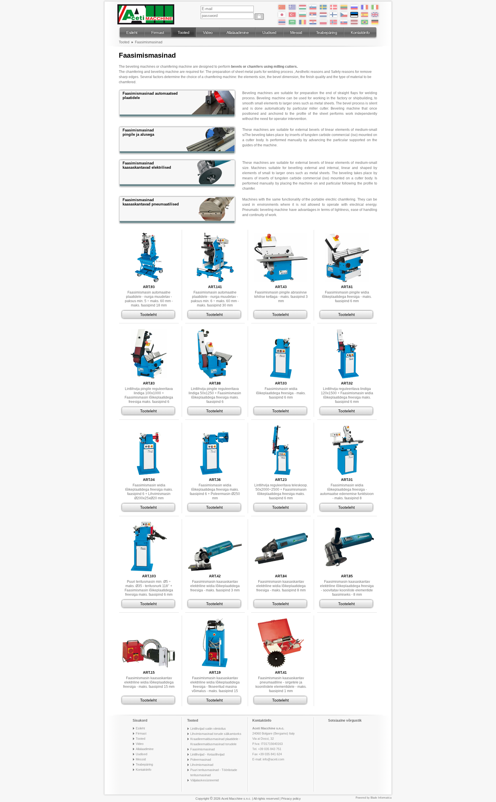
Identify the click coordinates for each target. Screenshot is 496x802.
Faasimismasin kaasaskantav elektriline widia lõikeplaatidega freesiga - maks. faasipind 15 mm (149, 682)
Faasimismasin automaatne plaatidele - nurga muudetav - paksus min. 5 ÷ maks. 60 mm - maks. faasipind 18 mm (149, 298)
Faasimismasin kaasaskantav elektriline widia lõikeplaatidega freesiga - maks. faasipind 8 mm (281, 586)
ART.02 (347, 383)
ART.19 (215, 673)
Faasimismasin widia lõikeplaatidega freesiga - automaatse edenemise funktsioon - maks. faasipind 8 (347, 491)
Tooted (183, 32)
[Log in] (259, 16)
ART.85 (347, 576)
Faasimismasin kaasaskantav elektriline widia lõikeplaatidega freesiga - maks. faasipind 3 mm (215, 586)
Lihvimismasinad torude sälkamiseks (215, 733)
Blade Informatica (381, 797)
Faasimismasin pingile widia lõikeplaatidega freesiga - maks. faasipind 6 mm (347, 296)
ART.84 (281, 576)
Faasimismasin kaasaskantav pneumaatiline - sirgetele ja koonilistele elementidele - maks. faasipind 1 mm (281, 684)
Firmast (157, 32)
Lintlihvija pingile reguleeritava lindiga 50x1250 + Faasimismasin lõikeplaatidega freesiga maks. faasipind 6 (215, 395)
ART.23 (281, 480)
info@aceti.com (273, 759)
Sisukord (140, 721)
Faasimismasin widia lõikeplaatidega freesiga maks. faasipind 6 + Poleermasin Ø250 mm (215, 491)
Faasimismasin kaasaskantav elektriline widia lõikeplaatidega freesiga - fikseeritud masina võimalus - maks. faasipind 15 (215, 684)
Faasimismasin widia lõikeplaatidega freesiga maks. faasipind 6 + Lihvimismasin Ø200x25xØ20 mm (149, 491)
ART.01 (347, 480)
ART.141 (215, 287)
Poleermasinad (200, 759)
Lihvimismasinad (201, 764)
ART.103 (149, 576)
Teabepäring (326, 32)
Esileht (131, 32)
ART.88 (215, 383)
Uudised (269, 32)
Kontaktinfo (360, 32)
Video (208, 32)
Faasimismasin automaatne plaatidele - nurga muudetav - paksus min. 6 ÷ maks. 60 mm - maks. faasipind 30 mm (215, 298)
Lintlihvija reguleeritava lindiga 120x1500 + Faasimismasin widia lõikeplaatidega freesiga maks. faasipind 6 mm (347, 395)
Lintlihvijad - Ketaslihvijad (207, 754)
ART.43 (281, 287)
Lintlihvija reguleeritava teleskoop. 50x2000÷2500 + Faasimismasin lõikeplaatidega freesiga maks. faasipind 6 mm (281, 491)
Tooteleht (148, 314)
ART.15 (149, 673)
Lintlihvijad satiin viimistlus (208, 728)
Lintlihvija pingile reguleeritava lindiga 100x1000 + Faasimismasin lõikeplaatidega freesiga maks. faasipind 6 (149, 395)
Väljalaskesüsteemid (204, 780)
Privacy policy (291, 798)
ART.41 (281, 673)
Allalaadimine (237, 32)
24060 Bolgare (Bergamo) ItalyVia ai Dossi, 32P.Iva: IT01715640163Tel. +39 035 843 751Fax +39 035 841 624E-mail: (273, 744)
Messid (296, 32)
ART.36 (215, 480)
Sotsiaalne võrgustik (345, 721)
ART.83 (149, 383)
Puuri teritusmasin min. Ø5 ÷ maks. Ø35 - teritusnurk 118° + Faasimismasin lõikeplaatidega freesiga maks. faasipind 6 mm (149, 588)
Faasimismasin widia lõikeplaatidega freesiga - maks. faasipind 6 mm (281, 393)
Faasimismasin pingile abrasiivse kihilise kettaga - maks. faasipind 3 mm (281, 296)
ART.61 (347, 287)
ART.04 (149, 480)
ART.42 (215, 576)
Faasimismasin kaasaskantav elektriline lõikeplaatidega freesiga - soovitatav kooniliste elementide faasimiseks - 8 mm (347, 588)
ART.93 (149, 287)
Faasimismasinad (148, 42)
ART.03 (281, 383)
